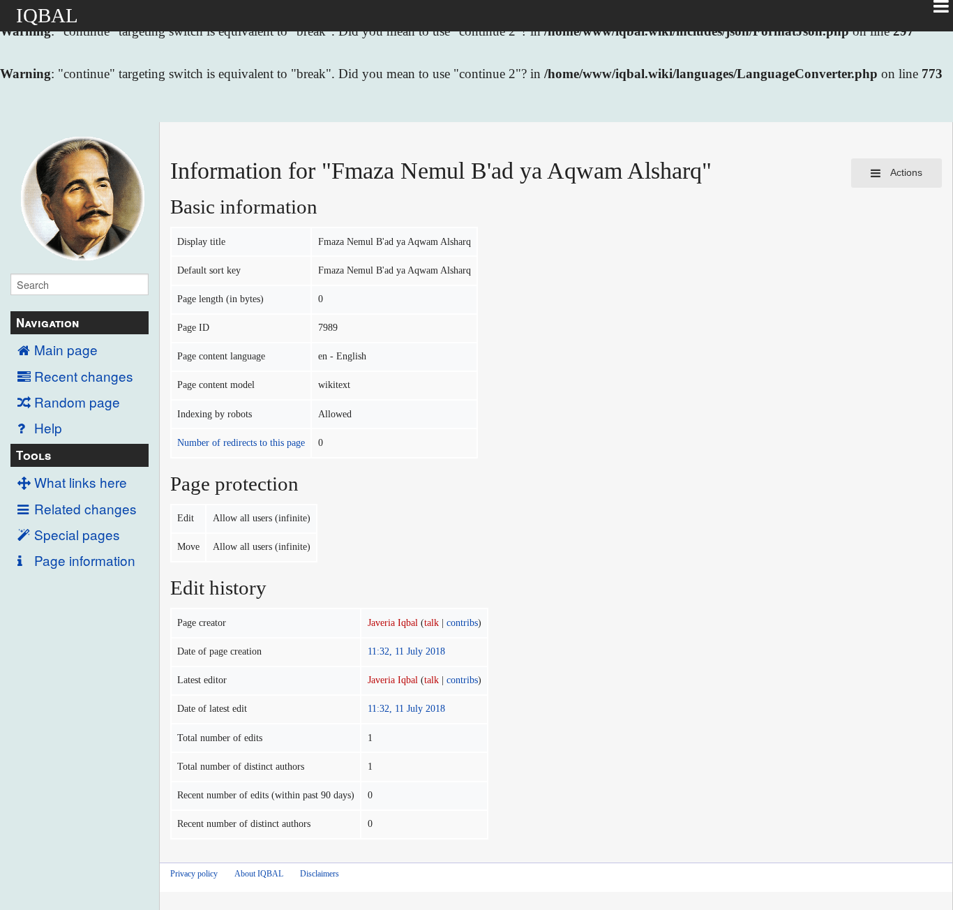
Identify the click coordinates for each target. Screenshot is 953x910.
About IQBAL (258, 874)
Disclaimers (319, 874)
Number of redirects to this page (241, 443)
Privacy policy (194, 874)
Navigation (47, 322)
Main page (66, 349)
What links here (80, 481)
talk (431, 623)
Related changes (85, 508)
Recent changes (83, 375)
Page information (84, 560)
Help (48, 427)
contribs (462, 623)
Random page (77, 401)
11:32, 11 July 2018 (406, 651)
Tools (33, 455)
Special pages (77, 534)
